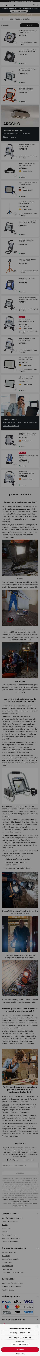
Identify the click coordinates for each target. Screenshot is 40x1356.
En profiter (20, 1349)
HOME (20, 1345)
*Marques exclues (20, 1353)
